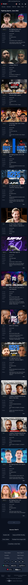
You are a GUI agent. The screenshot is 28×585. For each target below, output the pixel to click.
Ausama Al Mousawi (17, 264)
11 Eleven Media (12, 71)
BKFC (10, 295)
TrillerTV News (20, 555)
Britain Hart (15, 302)
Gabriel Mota (11, 372)
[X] (8, 561)
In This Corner (11, 231)
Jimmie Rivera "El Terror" (13, 301)
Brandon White (12, 263)
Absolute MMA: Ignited (15, 95)
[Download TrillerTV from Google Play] (6, 566)
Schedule (9, 6)
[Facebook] (5, 561)
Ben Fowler (16, 372)
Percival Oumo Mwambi (19, 263)
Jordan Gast (18, 42)
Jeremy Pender (12, 43)
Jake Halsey (18, 201)
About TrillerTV (20, 552)
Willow (18, 6)
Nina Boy (15, 76)
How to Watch (7, 552)
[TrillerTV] (4, 4)
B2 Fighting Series (12, 162)
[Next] (14, 522)
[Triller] (23, 561)
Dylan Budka (18, 477)
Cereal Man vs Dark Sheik (14, 543)
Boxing (10, 72)
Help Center (19, 558)
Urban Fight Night (12, 258)
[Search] (22, 4)
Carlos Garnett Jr (12, 42)
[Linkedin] (19, 561)
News (22, 6)
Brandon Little (6, 534)
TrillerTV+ (14, 6)
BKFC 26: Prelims (13, 325)
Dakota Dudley (15, 478)
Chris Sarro (15, 338)
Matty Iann (11, 264)
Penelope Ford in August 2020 (18, 539)
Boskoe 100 (11, 76)
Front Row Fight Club (13, 131)
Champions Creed (12, 101)
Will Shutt (11, 338)
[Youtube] (16, 561)
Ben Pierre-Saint (18, 43)
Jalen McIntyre (22, 512)
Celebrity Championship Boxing (15, 403)
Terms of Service (2, 576)
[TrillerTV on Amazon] (22, 566)
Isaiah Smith (16, 511)
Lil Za (13, 411)
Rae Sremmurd (16, 410)
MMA (10, 38)
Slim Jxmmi (21, 410)
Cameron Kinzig (12, 477)
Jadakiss (11, 410)
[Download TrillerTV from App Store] (14, 566)
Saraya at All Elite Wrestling (19, 534)
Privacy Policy (9, 576)
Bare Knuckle (11, 333)
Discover (3, 6)
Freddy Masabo (17, 339)
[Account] (25, 4)
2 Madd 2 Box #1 (13, 65)
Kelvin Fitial (23, 42)
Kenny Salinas (6, 539)
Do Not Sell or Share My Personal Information (20, 576)
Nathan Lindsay (17, 512)
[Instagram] (12, 561)
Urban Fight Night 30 (14, 252)
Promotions (7, 558)
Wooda (10, 411)
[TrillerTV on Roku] (18, 569)
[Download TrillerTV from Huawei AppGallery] (9, 569)
